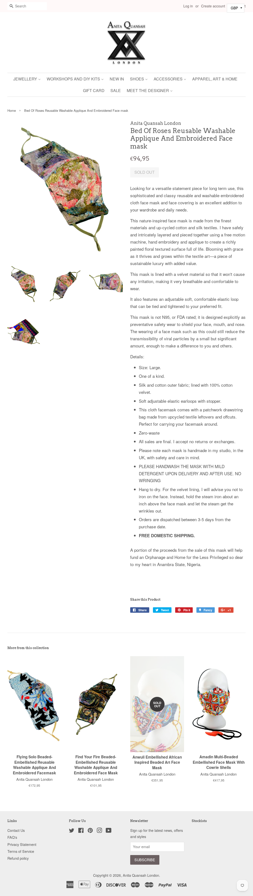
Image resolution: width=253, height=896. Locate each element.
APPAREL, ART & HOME (214, 79)
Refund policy (18, 858)
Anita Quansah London (141, 875)
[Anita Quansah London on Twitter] (71, 831)
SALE (115, 90)
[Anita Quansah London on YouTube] (108, 831)
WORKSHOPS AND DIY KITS (74, 79)
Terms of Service (20, 851)
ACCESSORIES (169, 79)
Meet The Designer (148, 90)
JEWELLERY (25, 79)
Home (11, 110)
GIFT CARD (94, 90)
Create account (213, 5)
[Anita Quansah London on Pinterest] (90, 831)
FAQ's (12, 837)
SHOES (137, 79)
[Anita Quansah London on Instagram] (99, 831)
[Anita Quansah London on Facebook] (81, 831)
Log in (188, 5)
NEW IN (117, 79)
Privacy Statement (21, 844)
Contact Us (16, 830)
